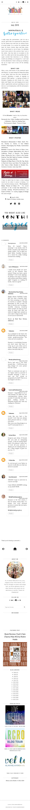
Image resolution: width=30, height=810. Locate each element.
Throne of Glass (21, 123)
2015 (14, 691)
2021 (15, 680)
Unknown (11, 331)
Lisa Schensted (13, 477)
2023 (15, 676)
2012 (14, 697)
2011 (14, 699)
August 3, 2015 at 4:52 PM (23, 391)
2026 (15, 672)
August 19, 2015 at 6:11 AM (23, 498)
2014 (14, 693)
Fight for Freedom (17, 157)
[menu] (2, 2)
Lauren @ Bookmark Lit (15, 390)
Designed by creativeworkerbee (15, 807)
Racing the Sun (5, 119)
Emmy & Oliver (20, 149)
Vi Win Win (12, 460)
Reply (11, 260)
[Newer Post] (3, 549)
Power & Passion (13, 153)
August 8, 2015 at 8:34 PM (23, 476)
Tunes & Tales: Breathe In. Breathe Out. (16, 165)
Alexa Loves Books (13, 804)
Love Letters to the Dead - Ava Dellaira (15, 726)
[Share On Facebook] (15, 203)
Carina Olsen (12, 435)
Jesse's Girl (11, 149)
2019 (14, 684)
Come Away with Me (11, 159)
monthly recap (20, 199)
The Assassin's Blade (10, 123)
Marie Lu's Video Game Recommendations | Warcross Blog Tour (15, 749)
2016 (14, 689)
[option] (15, 222)
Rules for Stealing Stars (18, 121)
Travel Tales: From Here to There (15, 773)
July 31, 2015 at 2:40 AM (23, 266)
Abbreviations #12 (19, 151)
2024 (15, 674)
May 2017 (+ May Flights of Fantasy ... (15, 226)
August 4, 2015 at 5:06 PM (23, 434)
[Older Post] (26, 549)
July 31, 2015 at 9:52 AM (23, 293)
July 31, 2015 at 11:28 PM (23, 330)
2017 (14, 688)
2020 (14, 682)
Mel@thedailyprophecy (15, 510)
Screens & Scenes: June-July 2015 (11, 167)
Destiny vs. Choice (11, 143)
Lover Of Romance (14, 267)
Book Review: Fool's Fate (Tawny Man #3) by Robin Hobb (15, 637)
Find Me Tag (20, 161)
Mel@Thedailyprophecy (15, 497)
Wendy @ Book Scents (15, 359)
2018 (14, 686)
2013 (14, 695)
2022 (15, 678)
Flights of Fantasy (11, 199)
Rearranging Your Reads (14, 145)
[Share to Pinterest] (19, 203)
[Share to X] (11, 203)
